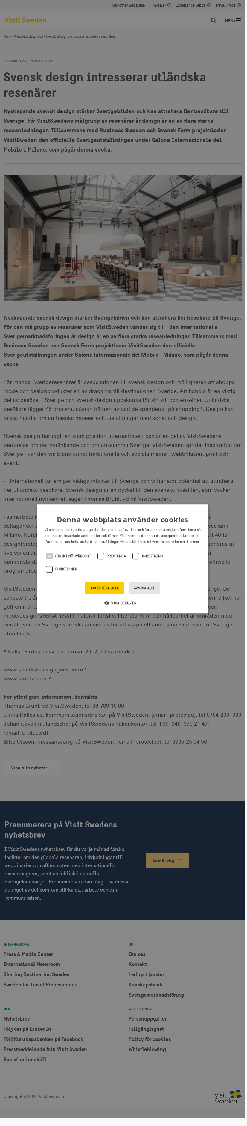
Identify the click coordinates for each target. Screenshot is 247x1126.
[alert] (122, 559)
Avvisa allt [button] (144, 588)
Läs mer (193, 542)
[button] (123, 603)
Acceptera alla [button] (105, 588)
